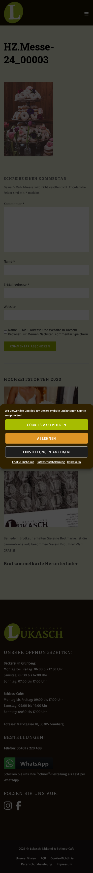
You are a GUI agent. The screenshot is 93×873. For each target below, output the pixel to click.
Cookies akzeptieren (46, 424)
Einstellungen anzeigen (46, 451)
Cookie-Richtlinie (23, 462)
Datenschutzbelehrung (51, 462)
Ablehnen (46, 438)
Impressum (74, 462)
